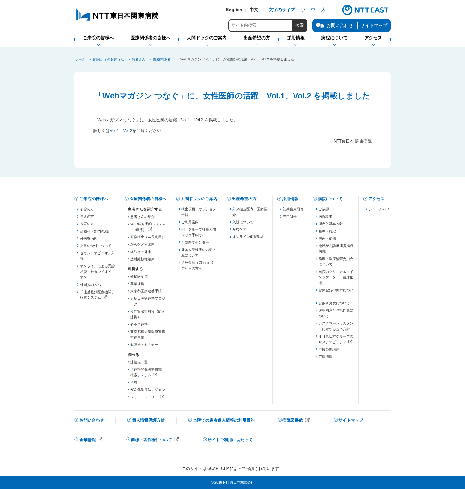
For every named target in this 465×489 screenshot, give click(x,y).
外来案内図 (88, 238)
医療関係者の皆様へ (148, 198)
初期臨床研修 (293, 209)
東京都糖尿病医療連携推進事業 (147, 334)
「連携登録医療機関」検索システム (97, 295)
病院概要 (325, 216)
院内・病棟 (327, 238)
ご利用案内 (190, 222)
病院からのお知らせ (108, 59)
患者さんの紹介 (142, 217)
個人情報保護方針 (148, 420)
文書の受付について (95, 246)
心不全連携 (139, 324)
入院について (242, 222)
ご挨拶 (324, 209)
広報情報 (325, 357)
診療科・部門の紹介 (95, 231)
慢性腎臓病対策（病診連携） (147, 314)
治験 (133, 382)
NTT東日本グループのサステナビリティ (336, 339)
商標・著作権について (155, 440)
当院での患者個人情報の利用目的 (224, 420)
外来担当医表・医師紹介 (249, 212)
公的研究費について (334, 303)
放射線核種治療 (142, 259)
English (234, 9)
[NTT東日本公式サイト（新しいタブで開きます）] (365, 14)
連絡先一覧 (139, 362)
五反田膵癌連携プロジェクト (147, 301)
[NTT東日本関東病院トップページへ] (117, 20)
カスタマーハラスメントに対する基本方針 (336, 326)
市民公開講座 (329, 349)
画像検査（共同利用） (147, 237)
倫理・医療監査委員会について (336, 261)
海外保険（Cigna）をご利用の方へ (197, 265)
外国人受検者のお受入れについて (198, 252)
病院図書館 (296, 421)
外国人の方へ (90, 285)
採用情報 (290, 198)
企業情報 (91, 440)
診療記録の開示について (336, 293)
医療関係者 (161, 59)
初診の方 (87, 209)
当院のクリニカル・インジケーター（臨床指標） (336, 277)
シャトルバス (379, 209)
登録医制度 (139, 276)
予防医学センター (195, 242)
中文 (254, 9)
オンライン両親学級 (248, 236)
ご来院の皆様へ (93, 198)
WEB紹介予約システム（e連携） (148, 227)
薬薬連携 (137, 284)
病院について (330, 198)
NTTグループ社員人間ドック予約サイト (198, 232)
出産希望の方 (244, 198)
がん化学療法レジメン (147, 389)
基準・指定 (327, 231)
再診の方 (87, 216)
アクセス (376, 198)
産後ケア (239, 229)
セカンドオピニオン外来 (97, 256)
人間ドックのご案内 (199, 198)
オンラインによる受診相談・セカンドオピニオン (97, 271)
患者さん (139, 59)
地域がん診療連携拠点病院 (336, 248)
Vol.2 (127, 130)
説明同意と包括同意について (336, 313)
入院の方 (87, 223)
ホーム (80, 59)
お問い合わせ (91, 420)
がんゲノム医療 (142, 244)
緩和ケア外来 (140, 252)
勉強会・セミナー (144, 344)
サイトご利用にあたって (230, 439)
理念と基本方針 (331, 223)
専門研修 (290, 216)
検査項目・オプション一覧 (198, 212)
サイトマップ (374, 25)
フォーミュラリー (148, 397)
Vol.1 (114, 130)
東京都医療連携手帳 (146, 291)
